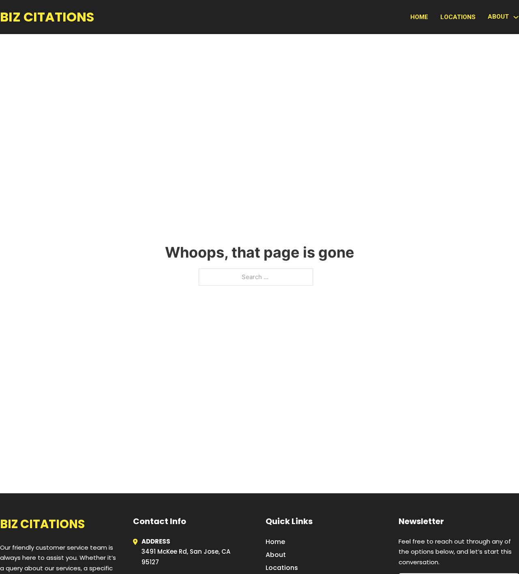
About (276, 554)
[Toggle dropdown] (516, 17)
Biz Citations (47, 17)
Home (419, 17)
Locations (458, 17)
